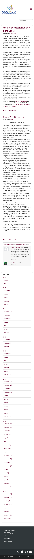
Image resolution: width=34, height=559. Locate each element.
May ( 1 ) (6, 297)
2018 (4, 491)
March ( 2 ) (7, 409)
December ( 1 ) (8, 311)
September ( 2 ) (8, 392)
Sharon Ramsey (8, 244)
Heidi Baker (14, 263)
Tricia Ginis (13, 33)
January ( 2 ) (7, 374)
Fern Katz (12, 119)
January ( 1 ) (7, 518)
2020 (4, 421)
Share (5, 110)
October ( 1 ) (7, 290)
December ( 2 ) (8, 381)
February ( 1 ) (7, 304)
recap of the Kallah (21, 101)
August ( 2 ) (7, 395)
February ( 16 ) (8, 515)
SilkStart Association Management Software (21, 556)
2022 (4, 351)
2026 (4, 277)
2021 (4, 379)
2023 (4, 337)
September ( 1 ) (8, 318)
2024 (4, 309)
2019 (4, 452)
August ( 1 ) (7, 280)
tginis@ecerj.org (8, 541)
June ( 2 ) (6, 399)
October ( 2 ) (7, 388)
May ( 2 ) (6, 402)
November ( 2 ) (8, 385)
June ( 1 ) (6, 283)
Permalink (13, 110)
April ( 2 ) (6, 406)
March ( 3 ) (7, 483)
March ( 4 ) (7, 511)
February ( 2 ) (7, 371)
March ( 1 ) (7, 301)
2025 (4, 288)
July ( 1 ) (6, 441)
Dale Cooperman (20, 244)
